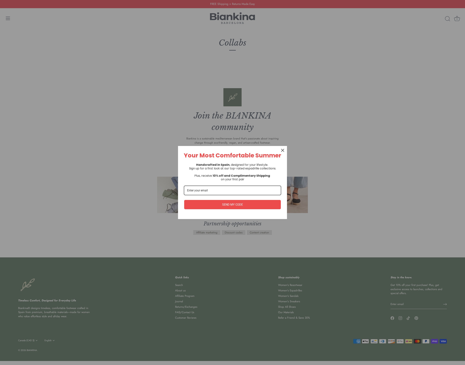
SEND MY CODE (232, 204)
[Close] (282, 150)
